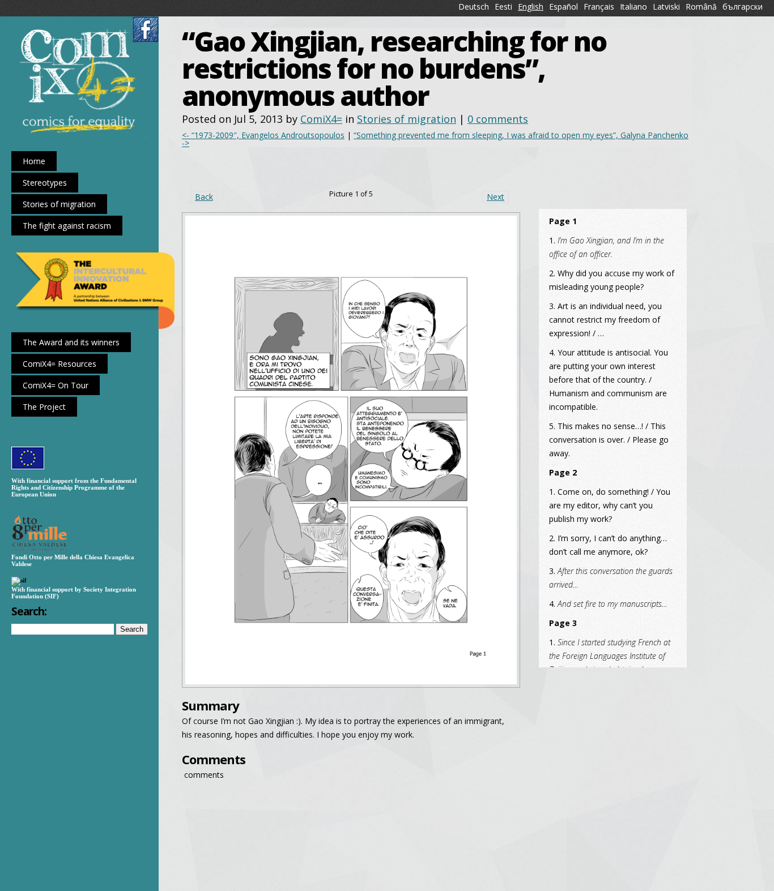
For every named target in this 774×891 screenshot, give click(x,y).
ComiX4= (321, 119)
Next (495, 196)
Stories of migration (406, 119)
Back (204, 196)
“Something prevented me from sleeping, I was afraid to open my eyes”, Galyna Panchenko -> (435, 139)
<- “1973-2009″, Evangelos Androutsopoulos (263, 135)
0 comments (497, 119)
